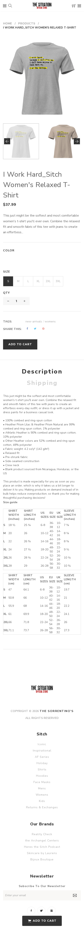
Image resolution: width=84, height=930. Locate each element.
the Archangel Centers (42, 840)
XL (38, 281)
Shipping (42, 383)
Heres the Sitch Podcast (42, 847)
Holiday (42, 763)
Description (42, 371)
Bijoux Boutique (42, 859)
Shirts (42, 769)
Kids (42, 801)
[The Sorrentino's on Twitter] (41, 911)
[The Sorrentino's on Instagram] (52, 911)
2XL (48, 281)
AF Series (42, 757)
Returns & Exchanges (42, 807)
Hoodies (42, 776)
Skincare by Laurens (42, 853)
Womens (42, 795)
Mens (42, 788)
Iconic (42, 744)
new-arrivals (34, 321)
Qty (6, 293)
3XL (58, 281)
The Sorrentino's (56, 711)
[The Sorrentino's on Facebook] (31, 911)
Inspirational (42, 751)
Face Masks (42, 782)
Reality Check (42, 834)
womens (50, 321)
